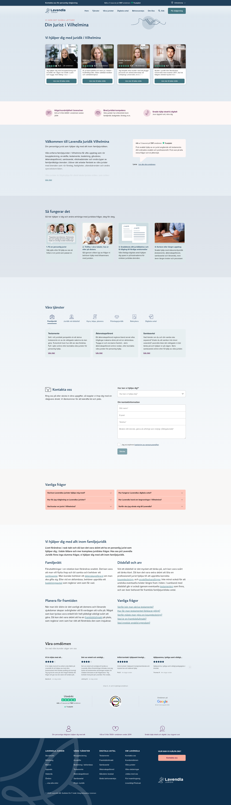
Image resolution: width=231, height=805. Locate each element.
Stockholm (49, 755)
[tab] (52, 318)
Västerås (48, 774)
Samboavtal (78, 778)
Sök (162, 10)
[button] (61, 668)
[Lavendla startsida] (56, 11)
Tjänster (95, 10)
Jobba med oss (131, 774)
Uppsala (48, 769)
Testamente (78, 769)
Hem (87, 10)
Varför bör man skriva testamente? (135, 607)
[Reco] (116, 701)
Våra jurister (108, 10)
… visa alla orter (51, 783)
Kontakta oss (130, 755)
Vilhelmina (178, 3)
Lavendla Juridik (54, 751)
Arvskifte (77, 760)
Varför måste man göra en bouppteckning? (139, 614)
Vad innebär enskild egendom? (133, 622)
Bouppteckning (80, 755)
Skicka (122, 451)
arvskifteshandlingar (149, 579)
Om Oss (151, 10)
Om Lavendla (132, 751)
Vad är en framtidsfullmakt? (131, 618)
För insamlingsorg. (133, 778)
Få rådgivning (177, 10)
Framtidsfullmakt (106, 760)
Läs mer (48, 180)
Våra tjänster (82, 751)
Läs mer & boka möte (61, 81)
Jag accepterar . (140, 444)
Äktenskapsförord (81, 774)
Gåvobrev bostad (106, 774)
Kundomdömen (131, 760)
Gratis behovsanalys (107, 778)
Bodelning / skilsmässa (83, 764)
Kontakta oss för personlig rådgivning (61, 2)
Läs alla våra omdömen (146, 164)
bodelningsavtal (53, 583)
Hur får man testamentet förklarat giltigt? (138, 610)
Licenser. (93, 793)
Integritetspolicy (83, 793)
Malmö (48, 764)
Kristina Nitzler (89, 60)
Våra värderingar (132, 769)
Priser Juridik (79, 783)
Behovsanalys (138, 10)
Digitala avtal (123, 10)
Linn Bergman (52, 60)
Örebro (48, 778)
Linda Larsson (125, 60)
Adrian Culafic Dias (163, 60)
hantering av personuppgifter (146, 444)
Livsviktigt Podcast (133, 783)
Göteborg (49, 760)
